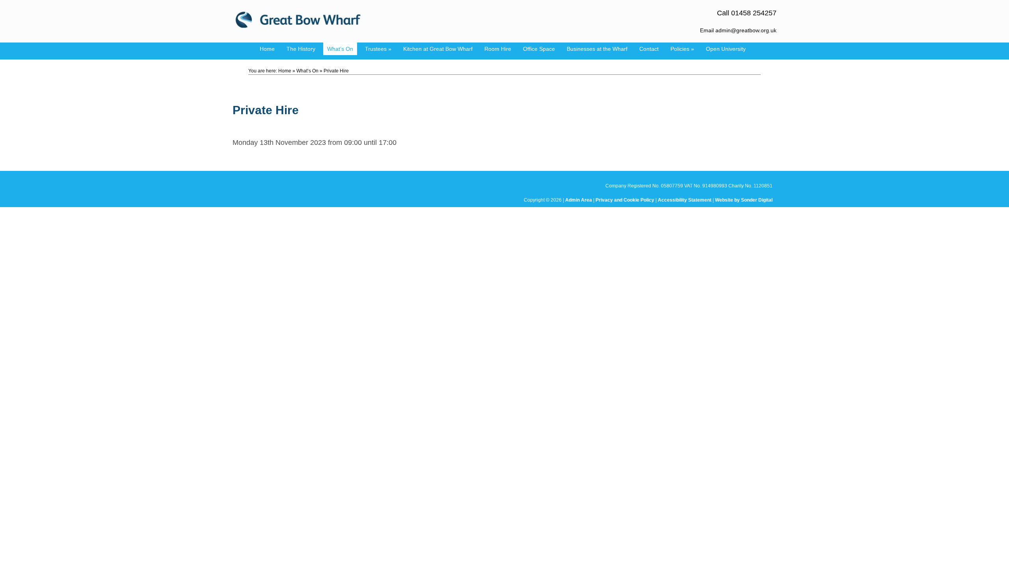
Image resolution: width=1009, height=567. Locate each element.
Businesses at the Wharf (597, 49)
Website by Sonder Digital (744, 200)
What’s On (340, 49)
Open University (726, 49)
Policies (682, 49)
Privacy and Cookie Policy (625, 200)
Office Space (539, 49)
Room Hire (497, 49)
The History (301, 49)
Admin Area (578, 200)
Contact (649, 49)
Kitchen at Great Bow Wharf (438, 49)
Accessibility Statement (684, 200)
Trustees (378, 49)
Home (267, 49)
